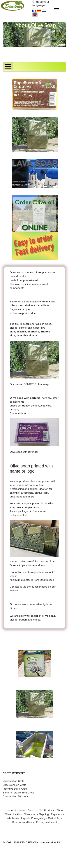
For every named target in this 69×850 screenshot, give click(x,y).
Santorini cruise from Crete (18, 792)
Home (9, 810)
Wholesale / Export (18, 818)
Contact (32, 810)
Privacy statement (46, 822)
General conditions (23, 822)
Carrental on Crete (13, 780)
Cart (50, 818)
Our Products (46, 810)
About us (20, 810)
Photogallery (38, 818)
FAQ (58, 818)
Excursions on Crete (14, 784)
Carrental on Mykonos (16, 796)
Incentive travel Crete (15, 788)
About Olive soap (26, 814)
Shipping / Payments (51, 814)
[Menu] (56, 8)
